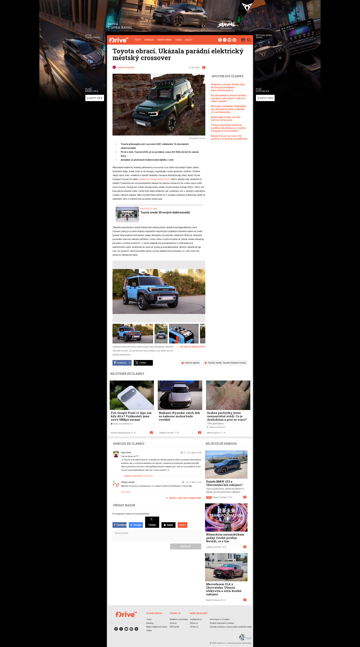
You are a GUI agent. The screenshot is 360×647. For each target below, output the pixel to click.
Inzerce (173, 623)
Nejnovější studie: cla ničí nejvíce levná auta (225, 118)
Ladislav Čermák (166, 433)
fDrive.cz (194, 623)
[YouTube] (229, 40)
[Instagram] (234, 40)
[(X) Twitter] (225, 40)
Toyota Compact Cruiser (234, 362)
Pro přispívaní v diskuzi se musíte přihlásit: (130, 514)
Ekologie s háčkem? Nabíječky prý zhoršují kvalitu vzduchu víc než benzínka (228, 108)
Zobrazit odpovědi (133, 476)
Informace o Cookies (220, 619)
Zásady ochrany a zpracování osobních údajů (231, 627)
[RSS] (136, 629)
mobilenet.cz (196, 619)
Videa (178, 40)
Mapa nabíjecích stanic (156, 627)
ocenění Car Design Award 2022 (154, 179)
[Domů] (118, 40)
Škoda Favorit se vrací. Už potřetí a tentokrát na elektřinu (229, 137)
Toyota (211, 362)
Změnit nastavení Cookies (222, 623)
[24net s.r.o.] (245, 639)
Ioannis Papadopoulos (120, 433)
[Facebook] (220, 40)
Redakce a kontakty (179, 619)
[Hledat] (249, 40)
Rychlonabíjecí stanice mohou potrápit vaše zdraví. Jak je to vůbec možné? (228, 98)
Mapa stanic (164, 40)
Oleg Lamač (128, 482)
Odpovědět (148, 476)
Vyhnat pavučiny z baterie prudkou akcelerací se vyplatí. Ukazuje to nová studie (228, 127)
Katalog (149, 40)
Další (188, 39)
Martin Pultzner (213, 600)
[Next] (194, 291)
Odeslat (185, 546)
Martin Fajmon (213, 433)
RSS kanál (174, 627)
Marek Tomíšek (220, 497)
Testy (138, 40)
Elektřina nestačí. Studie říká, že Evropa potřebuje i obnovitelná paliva (228, 87)
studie (218, 362)
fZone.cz (194, 627)
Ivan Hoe (126, 452)
